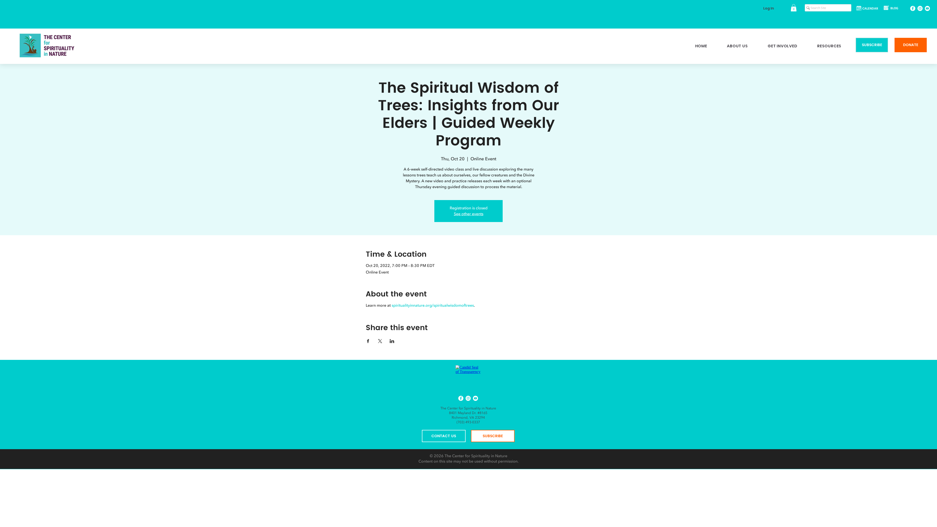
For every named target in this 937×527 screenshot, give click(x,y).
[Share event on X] (380, 341)
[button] (794, 7)
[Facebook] (912, 8)
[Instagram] (920, 8)
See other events (468, 214)
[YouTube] (927, 8)
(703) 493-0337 (468, 422)
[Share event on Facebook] (368, 341)
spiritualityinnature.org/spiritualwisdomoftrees (433, 305)
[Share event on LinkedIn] (392, 341)
